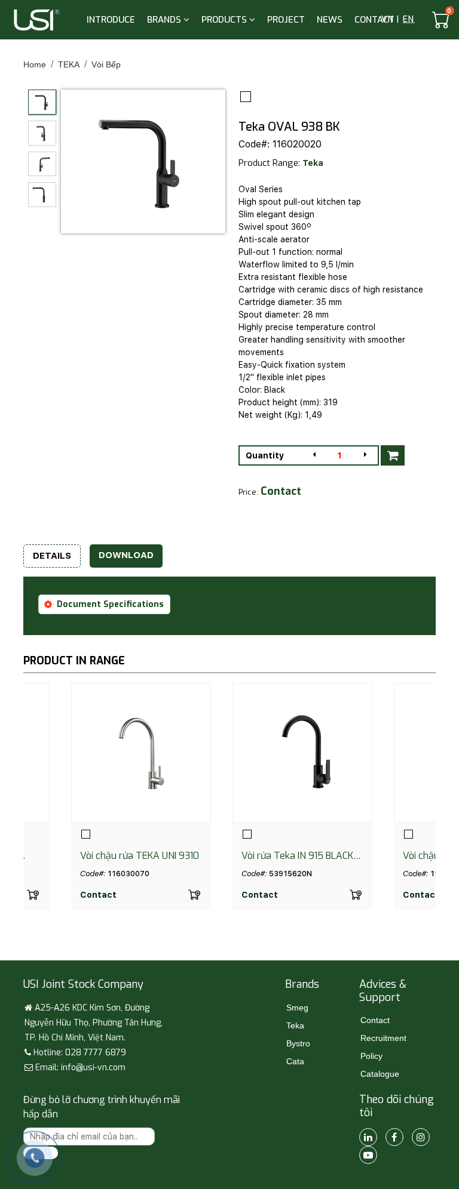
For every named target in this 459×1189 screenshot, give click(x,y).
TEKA (68, 64)
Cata (295, 1061)
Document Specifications (110, 604)
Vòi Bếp (106, 64)
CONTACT (374, 20)
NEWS (329, 20)
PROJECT (286, 20)
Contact (375, 1020)
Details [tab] (52, 555)
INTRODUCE (111, 20)
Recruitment (383, 1038)
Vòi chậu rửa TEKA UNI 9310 (139, 856)
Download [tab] (126, 555)
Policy (371, 1056)
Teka (312, 163)
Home (34, 64)
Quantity (265, 455)
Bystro (298, 1043)
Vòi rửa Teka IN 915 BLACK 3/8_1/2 (297, 856)
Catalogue (379, 1074)
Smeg (297, 1007)
